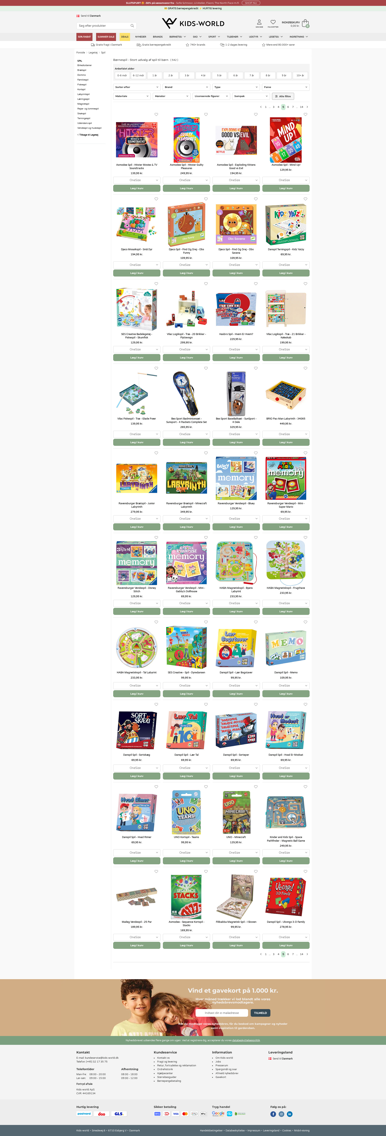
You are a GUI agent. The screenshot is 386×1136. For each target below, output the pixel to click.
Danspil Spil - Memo (286, 672)
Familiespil (82, 80)
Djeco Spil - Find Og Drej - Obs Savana (236, 251)
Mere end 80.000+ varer (280, 44)
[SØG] (132, 25)
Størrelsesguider (167, 1077)
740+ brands (197, 44)
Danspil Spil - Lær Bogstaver (236, 672)
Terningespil (83, 118)
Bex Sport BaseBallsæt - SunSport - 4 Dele (236, 420)
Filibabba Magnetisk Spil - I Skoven (236, 922)
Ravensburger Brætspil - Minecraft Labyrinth (186, 505)
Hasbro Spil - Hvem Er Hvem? (236, 334)
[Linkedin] (290, 1114)
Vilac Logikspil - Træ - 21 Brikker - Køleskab (286, 336)
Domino (81, 75)
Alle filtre (285, 96)
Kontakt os (163, 1057)
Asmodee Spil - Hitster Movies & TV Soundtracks (136, 166)
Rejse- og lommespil (88, 108)
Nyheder (140, 37)
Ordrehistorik (165, 1069)
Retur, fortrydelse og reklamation (176, 1065)
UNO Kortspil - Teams (186, 837)
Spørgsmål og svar (226, 1069)
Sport (212, 37)
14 (301, 107)
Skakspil (81, 113)
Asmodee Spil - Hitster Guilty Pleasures (186, 166)
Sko (195, 37)
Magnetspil (83, 104)
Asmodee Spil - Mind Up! (286, 164)
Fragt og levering (167, 1061)
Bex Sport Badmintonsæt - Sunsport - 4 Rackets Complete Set (186, 420)
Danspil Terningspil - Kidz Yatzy (286, 249)
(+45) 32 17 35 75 (97, 1061)
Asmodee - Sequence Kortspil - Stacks (186, 924)
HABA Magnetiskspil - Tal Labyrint (137, 672)
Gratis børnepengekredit (156, 44)
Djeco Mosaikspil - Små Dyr (136, 249)
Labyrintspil (83, 94)
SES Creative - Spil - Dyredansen (186, 672)
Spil (103, 52)
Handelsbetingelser (211, 1130)
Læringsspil (83, 99)
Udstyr (254, 37)
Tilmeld (260, 1013)
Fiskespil (81, 84)
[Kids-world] (193, 23)
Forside (80, 52)
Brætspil (81, 70)
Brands (158, 37)
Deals (124, 37)
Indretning (297, 37)
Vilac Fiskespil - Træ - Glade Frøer (136, 418)
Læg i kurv (136, 188)
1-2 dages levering (236, 44)
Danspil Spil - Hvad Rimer (136, 837)
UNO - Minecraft (236, 837)
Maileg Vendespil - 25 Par (137, 922)
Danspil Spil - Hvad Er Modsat (286, 754)
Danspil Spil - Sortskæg (136, 754)
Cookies (286, 1130)
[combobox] (136, 180)
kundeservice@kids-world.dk (102, 1057)
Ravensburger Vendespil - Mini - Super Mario (286, 505)
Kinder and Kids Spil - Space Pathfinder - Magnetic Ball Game (286, 839)
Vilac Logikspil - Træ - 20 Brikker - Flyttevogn (186, 336)
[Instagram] (281, 1114)
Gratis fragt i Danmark (109, 44)
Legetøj (274, 37)
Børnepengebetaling (169, 1081)
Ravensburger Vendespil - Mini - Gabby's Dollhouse (186, 590)
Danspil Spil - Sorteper (236, 754)
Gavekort (221, 1077)
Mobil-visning (302, 1130)
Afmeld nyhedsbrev (227, 1073)
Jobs (218, 1061)
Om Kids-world (224, 1057)
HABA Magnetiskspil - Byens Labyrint (236, 590)
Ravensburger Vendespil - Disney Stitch (137, 590)
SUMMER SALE (106, 37)
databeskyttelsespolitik (246, 1040)
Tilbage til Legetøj (88, 135)
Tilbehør (233, 37)
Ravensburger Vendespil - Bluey (236, 503)
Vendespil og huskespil (89, 128)
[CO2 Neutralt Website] (240, 1113)
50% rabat (84, 37)
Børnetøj (176, 37)
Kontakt (83, 1052)
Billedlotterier (84, 65)
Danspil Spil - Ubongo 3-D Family (286, 922)
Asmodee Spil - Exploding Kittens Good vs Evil (236, 166)
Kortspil (81, 89)
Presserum (222, 1065)
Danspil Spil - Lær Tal (187, 754)
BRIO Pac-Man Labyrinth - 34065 (285, 418)
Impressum (253, 1130)
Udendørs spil (84, 123)
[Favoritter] (156, 114)
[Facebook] (273, 1114)
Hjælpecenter (165, 1073)
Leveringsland (271, 1130)
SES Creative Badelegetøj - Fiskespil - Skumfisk (136, 336)
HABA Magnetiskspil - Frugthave (286, 588)
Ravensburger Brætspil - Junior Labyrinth (137, 505)
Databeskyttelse (235, 1130)
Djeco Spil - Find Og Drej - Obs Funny (186, 251)
